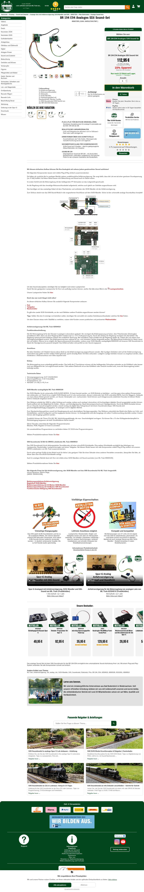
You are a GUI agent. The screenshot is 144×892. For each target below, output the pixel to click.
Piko (90, 672)
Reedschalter (32, 309)
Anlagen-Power (6, 52)
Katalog (11, 14)
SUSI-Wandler (63, 672)
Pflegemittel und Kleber (9, 73)
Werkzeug (4, 104)
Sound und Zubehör (22, 14)
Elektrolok (84, 672)
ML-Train (30, 672)
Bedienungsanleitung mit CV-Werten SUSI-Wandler (46, 485)
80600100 (112, 672)
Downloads (5, 111)
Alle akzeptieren (60, 885)
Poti (28, 305)
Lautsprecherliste (116, 289)
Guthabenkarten (6, 38)
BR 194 (94, 672)
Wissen (3, 114)
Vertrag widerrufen (120, 849)
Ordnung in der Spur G (9, 107)
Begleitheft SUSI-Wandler (36, 483)
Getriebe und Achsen (8, 62)
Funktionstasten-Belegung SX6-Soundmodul (44, 488)
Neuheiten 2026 (6, 32)
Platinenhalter (110, 319)
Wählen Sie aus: (123, 34)
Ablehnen (84, 885)
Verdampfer (5, 66)
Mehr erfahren (112, 879)
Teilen (124, 94)
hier (51, 292)
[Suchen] (127, 7)
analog (52, 672)
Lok (56, 672)
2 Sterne (120, 149)
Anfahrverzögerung (40, 672)
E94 (99, 672)
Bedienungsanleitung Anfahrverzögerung (43, 481)
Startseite (4, 14)
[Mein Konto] (133, 6)
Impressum (72, 855)
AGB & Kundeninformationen (72, 853)
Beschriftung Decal (7, 101)
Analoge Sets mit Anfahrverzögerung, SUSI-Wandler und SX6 (49, 14)
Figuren (3, 69)
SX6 (70, 672)
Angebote (4, 25)
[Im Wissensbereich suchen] (113, 723)
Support (24, 846)
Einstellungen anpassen (72, 889)
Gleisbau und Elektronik (9, 45)
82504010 (105, 672)
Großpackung (6, 90)
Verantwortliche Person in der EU (85, 550)
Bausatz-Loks (6, 97)
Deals (3, 28)
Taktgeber (31, 307)
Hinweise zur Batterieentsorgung (72, 859)
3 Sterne (123, 149)
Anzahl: (123, 78)
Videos (3, 21)
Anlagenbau (5, 42)
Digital (3, 49)
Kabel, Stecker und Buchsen (7, 77)
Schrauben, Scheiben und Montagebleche (10, 83)
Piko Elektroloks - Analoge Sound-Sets (91, 14)
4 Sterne (126, 149)
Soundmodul (76, 672)
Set (48, 672)
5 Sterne (128, 149)
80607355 (74, 14)
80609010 (126, 672)
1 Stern (117, 149)
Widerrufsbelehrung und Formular (72, 861)
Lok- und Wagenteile (8, 87)
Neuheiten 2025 (6, 35)
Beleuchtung (5, 59)
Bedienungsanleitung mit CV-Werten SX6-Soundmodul (48, 487)
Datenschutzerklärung (72, 852)
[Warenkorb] (138, 6)
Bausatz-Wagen (6, 94)
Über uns (72, 857)
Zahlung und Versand (72, 850)
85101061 (119, 672)
